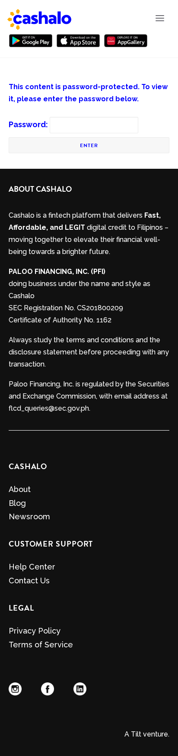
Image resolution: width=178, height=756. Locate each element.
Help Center (32, 566)
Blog (17, 503)
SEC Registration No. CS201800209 (66, 308)
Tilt (136, 734)
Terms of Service (41, 644)
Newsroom (29, 516)
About (20, 489)
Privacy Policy (34, 630)
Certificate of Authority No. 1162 (60, 320)
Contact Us (29, 580)
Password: (29, 124)
